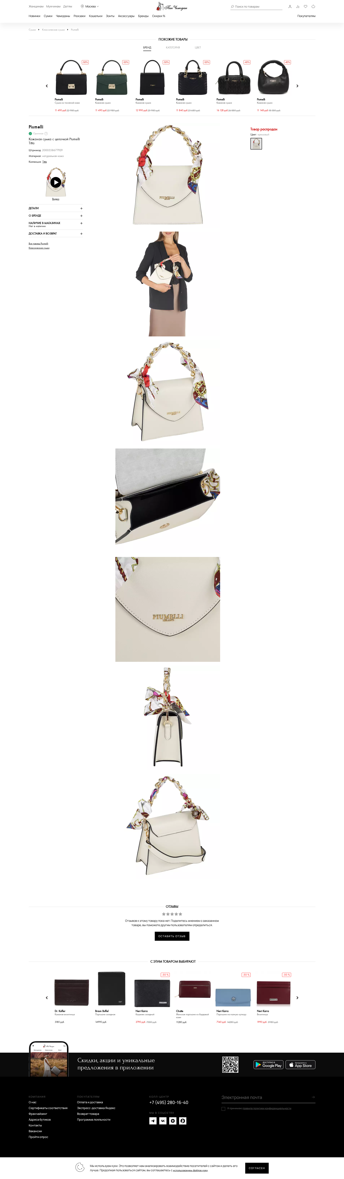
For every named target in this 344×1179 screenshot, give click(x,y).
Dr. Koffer (65, 1013)
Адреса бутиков (40, 1120)
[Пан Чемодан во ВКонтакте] (162, 1121)
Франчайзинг (38, 1114)
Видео (55, 199)
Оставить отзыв (171, 936)
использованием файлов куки (190, 1170)
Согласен (257, 1168)
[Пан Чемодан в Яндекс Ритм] (182, 1121)
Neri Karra (145, 1013)
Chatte (192, 1014)
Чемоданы (63, 16)
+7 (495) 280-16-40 (168, 1102)
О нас (32, 1102)
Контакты (35, 1125)
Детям (67, 6)
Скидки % (158, 16)
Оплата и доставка (90, 1102)
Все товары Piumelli (38, 243)
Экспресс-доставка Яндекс (96, 1108)
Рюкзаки (79, 16)
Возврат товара (88, 1114)
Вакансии (35, 1131)
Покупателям (306, 16)
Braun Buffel (105, 1013)
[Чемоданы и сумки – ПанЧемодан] (172, 6)
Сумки (48, 16)
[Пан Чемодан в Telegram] (153, 1121)
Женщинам (36, 6)
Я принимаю (259, 1108)
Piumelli (75, 29)
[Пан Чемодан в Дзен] (172, 1121)
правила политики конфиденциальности (267, 1108)
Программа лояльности (93, 1120)
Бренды (143, 16)
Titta (44, 161)
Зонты (110, 16)
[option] (71, 86)
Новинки (34, 16)
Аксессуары (126, 16)
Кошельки (95, 16)
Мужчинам (53, 6)
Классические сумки (53, 29)
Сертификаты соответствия (48, 1108)
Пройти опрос (38, 1137)
